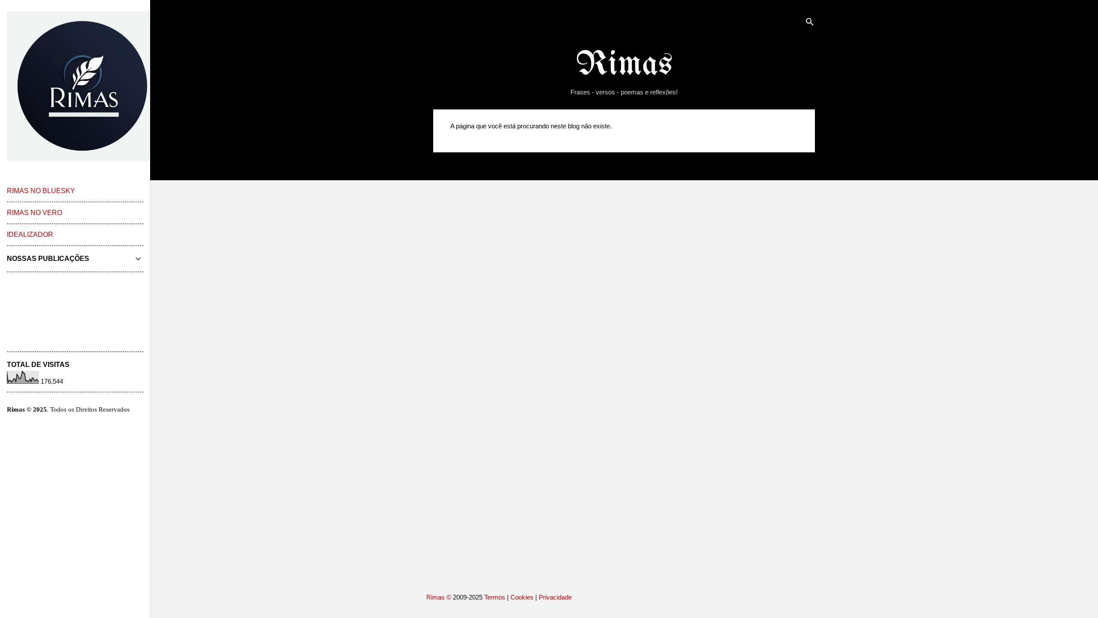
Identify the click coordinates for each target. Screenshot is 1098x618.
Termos (494, 597)
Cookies (522, 597)
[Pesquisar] (810, 23)
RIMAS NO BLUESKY (41, 190)
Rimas (624, 65)
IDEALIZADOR (30, 234)
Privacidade (555, 597)
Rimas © (439, 597)
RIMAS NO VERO (34, 212)
